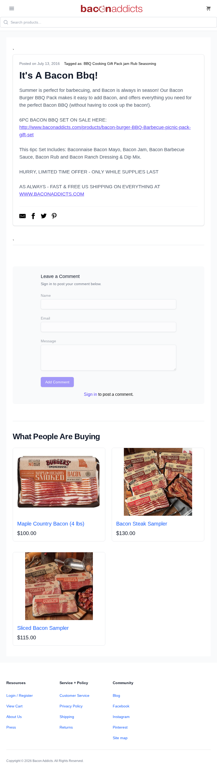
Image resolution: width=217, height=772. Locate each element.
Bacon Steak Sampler (141, 524)
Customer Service (74, 695)
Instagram (121, 717)
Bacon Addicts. (43, 761)
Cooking (99, 63)
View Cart (14, 706)
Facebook (121, 706)
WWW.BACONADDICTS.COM (51, 194)
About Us (14, 717)
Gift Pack (114, 63)
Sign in (90, 394)
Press (11, 727)
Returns (66, 727)
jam (126, 63)
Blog (116, 695)
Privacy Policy (71, 706)
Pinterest (120, 727)
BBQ (87, 63)
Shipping (67, 717)
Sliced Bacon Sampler (43, 628)
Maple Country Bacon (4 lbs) (50, 524)
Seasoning (147, 63)
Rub (133, 63)
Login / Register (19, 695)
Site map (120, 738)
